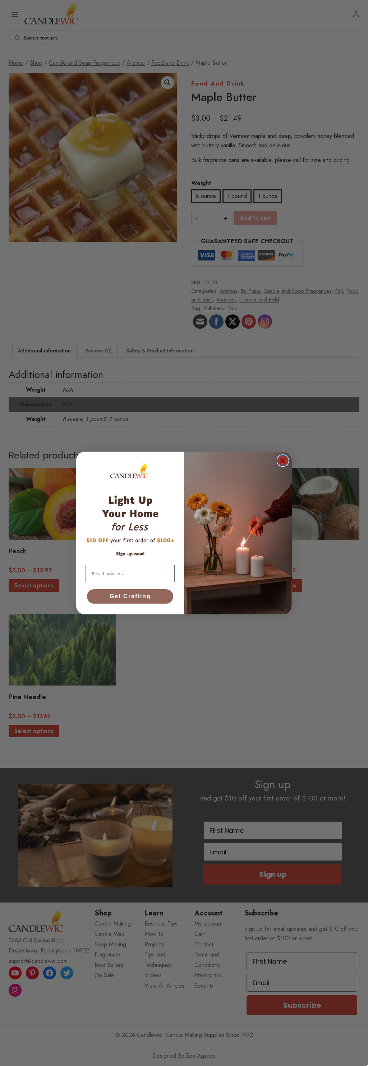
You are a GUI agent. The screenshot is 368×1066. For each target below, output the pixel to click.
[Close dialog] (282, 460)
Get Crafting (130, 596)
